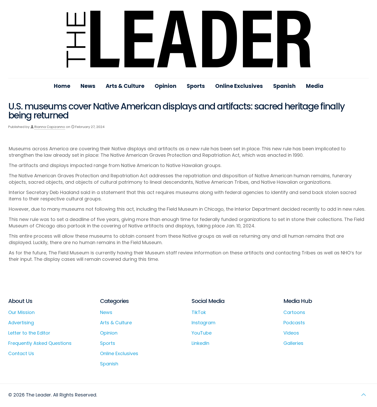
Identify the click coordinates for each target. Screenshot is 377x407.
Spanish (109, 363)
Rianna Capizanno (49, 126)
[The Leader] (188, 39)
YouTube (202, 333)
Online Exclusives (119, 353)
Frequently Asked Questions (40, 343)
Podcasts (294, 322)
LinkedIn (200, 343)
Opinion (108, 333)
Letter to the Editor (29, 333)
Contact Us (21, 353)
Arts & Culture (116, 322)
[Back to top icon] (363, 394)
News (106, 312)
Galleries (293, 343)
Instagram (203, 322)
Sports (107, 343)
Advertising (21, 322)
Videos (291, 333)
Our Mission (21, 312)
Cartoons (294, 312)
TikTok (199, 312)
